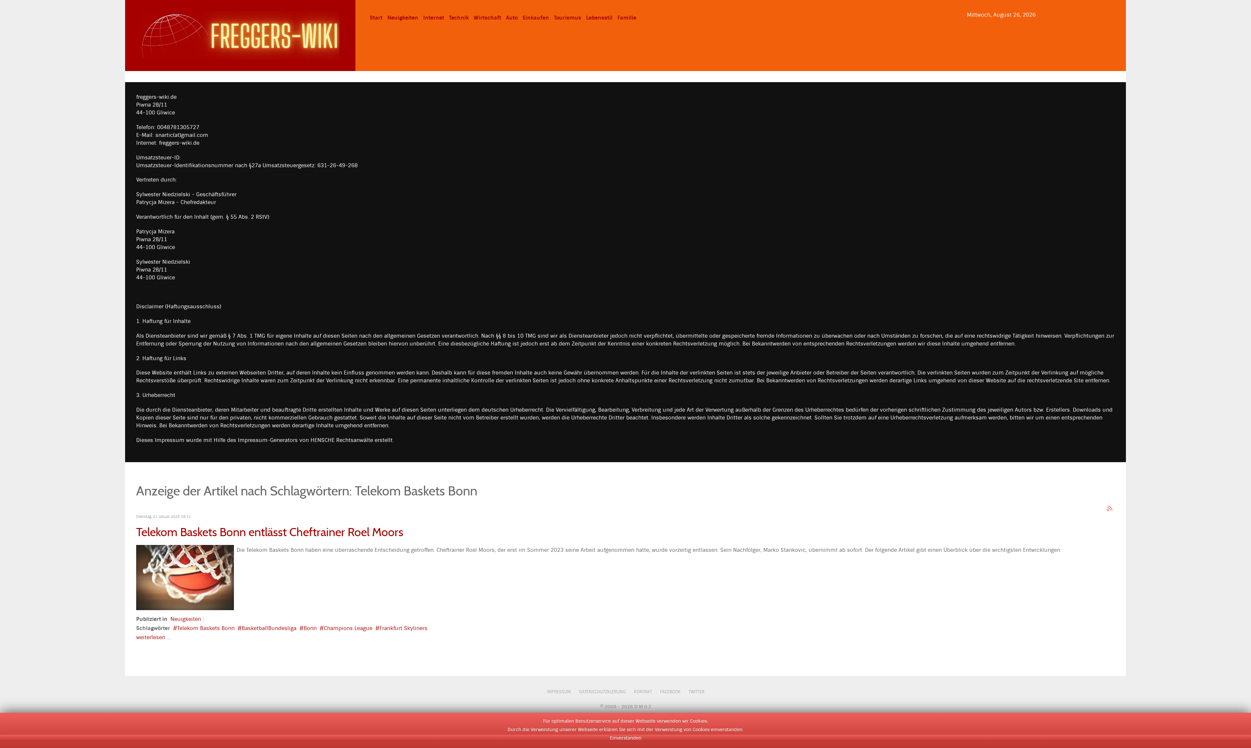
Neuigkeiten (185, 619)
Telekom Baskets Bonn (206, 628)
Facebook (670, 692)
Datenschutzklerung (602, 692)
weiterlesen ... (153, 637)
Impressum (559, 692)
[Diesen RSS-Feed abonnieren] (1109, 508)
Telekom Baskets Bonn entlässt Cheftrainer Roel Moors (269, 532)
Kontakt (643, 692)
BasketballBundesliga (269, 628)
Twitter (696, 692)
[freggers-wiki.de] (240, 35)
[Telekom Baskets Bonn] (185, 577)
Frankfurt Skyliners (403, 628)
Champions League (348, 628)
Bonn (310, 628)
